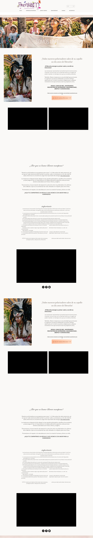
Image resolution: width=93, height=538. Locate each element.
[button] (63, 10)
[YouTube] (49, 287)
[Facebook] (46, 287)
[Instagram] (43, 287)
